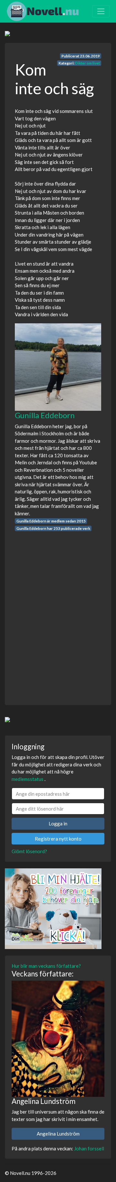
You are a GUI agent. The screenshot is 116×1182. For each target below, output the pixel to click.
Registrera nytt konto (58, 839)
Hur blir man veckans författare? (46, 966)
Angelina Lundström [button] (58, 1134)
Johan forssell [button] (89, 1148)
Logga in (58, 823)
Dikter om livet (87, 63)
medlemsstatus (28, 779)
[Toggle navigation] (101, 11)
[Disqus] (58, 612)
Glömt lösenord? (29, 851)
